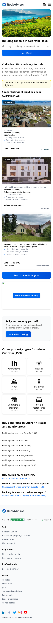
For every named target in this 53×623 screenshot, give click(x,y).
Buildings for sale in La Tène (15, 440)
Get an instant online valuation (16, 478)
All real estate (8, 602)
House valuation (9, 531)
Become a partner (10, 569)
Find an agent (8, 543)
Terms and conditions (12, 591)
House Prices (8, 539)
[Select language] (44, 4)
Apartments (14, 370)
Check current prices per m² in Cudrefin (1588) (23, 487)
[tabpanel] (26, 451)
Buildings (39, 388)
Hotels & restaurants (39, 407)
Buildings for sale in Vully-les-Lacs (17, 455)
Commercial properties (14, 407)
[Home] (3, 46)
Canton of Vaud (33, 46)
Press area (7, 583)
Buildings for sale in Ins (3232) (16, 450)
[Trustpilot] (26, 520)
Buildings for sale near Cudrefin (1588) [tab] (19, 433)
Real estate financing (11, 558)
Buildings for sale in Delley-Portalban (19, 460)
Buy (9, 46)
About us (6, 579)
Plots (14, 388)
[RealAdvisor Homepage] (13, 4)
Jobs (4, 587)
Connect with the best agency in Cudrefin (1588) (24, 495)
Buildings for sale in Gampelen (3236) (19, 465)
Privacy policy (8, 595)
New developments (11, 554)
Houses (39, 370)
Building (19, 46)
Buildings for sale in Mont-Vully (16, 445)
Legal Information (10, 599)
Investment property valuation (16, 535)
